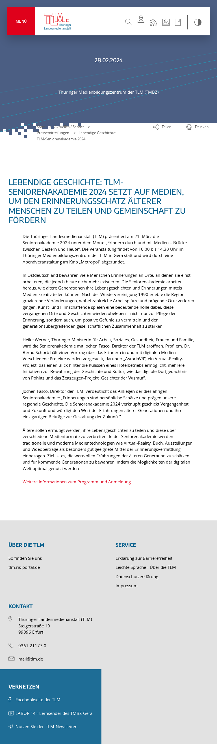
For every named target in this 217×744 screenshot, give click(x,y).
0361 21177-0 (32, 645)
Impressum (127, 585)
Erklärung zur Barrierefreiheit (144, 558)
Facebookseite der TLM (38, 699)
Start (41, 126)
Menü (21, 21)
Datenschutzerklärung (137, 576)
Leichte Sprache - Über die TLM (146, 567)
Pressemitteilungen (53, 132)
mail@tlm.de (30, 659)
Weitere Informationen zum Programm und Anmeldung (77, 481)
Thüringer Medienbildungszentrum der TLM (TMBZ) (108, 92)
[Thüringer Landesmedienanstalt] (58, 21)
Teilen (166, 127)
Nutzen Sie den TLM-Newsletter (46, 726)
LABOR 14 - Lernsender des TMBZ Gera (54, 713)
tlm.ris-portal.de (24, 567)
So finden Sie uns (25, 558)
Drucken (202, 127)
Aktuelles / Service (69, 126)
